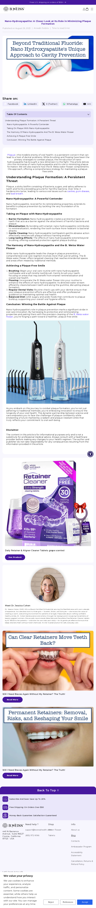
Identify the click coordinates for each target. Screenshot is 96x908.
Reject (51, 902)
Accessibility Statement (77, 854)
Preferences (68, 902)
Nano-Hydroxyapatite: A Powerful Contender (28, 124)
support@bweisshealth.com (38, 830)
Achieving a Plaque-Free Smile (21, 136)
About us (75, 830)
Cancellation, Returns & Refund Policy (82, 862)
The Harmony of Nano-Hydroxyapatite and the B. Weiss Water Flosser (40, 132)
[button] (92, 9)
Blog (73, 835)
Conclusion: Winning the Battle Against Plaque (29, 140)
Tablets (51, 835)
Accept (85, 902)
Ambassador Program (81, 847)
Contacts (75, 841)
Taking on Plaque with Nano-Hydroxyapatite (28, 128)
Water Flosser (54, 830)
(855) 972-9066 (32, 835)
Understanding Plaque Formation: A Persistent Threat (30, 120)
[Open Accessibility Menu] (90, 454)
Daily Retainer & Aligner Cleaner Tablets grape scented (34, 550)
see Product (15, 557)
